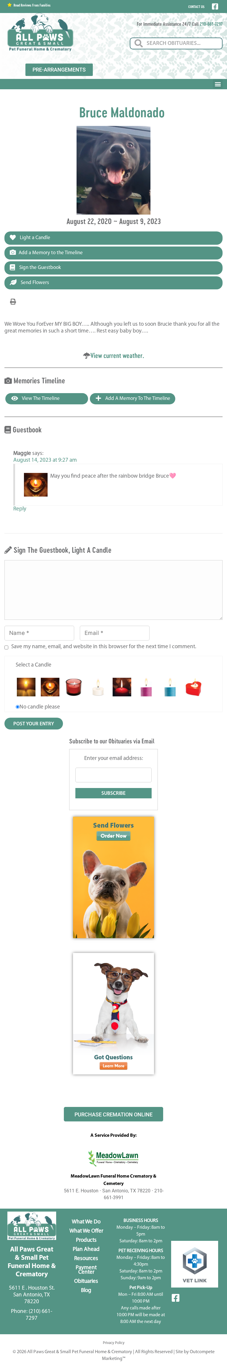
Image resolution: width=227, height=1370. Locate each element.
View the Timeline (40, 398)
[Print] (13, 302)
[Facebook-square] (175, 1297)
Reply (19, 509)
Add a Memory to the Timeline (51, 252)
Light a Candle (34, 237)
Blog (86, 1290)
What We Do (86, 1222)
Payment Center (86, 1270)
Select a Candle (33, 665)
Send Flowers (34, 282)
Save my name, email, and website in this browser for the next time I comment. (103, 647)
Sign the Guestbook (39, 267)
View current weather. (117, 355)
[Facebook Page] (214, 6)
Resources (86, 1259)
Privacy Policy (113, 1343)
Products (86, 1240)
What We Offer (86, 1231)
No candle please (40, 707)
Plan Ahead (86, 1249)
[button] (218, 84)
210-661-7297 (211, 24)
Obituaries (86, 1281)
